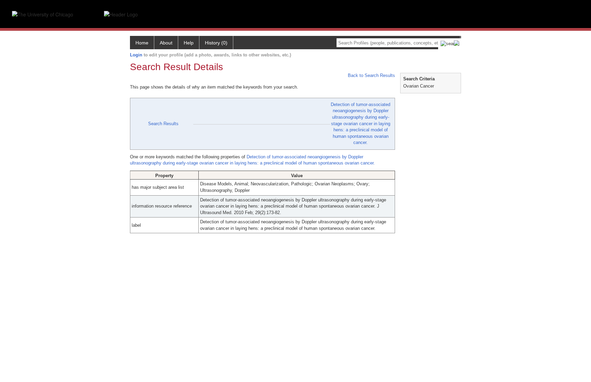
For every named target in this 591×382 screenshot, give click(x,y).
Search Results (163, 123)
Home (141, 42)
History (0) (216, 42)
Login (136, 54)
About (166, 42)
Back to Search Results (370, 75)
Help (189, 42)
